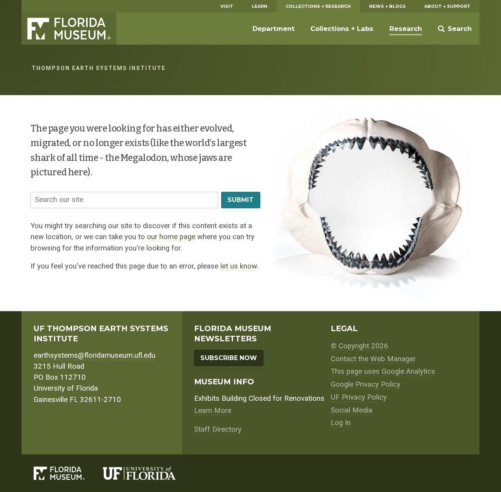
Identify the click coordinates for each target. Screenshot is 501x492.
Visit (226, 6)
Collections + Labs (341, 28)
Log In (341, 422)
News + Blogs (387, 6)
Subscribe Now (228, 358)
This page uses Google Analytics (383, 371)
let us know (238, 266)
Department (273, 28)
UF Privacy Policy (359, 397)
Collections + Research (318, 6)
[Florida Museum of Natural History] (68, 473)
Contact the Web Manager (373, 359)
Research (405, 28)
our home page (171, 236)
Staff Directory (217, 429)
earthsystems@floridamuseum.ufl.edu (94, 355)
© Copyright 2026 (359, 346)
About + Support (447, 6)
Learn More (212, 410)
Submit (240, 200)
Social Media (351, 410)
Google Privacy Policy (365, 384)
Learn (259, 6)
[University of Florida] (148, 473)
